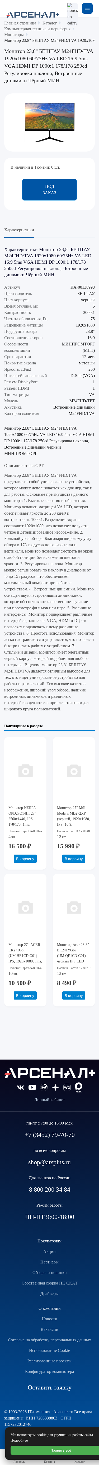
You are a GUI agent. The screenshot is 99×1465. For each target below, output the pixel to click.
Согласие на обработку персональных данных (49, 1340)
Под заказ (49, 189)
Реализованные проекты (49, 1361)
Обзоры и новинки (49, 1272)
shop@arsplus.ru (49, 1162)
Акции (49, 1251)
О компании (50, 1308)
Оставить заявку (50, 1387)
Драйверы (49, 1293)
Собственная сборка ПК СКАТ (50, 1283)
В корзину (25, 858)
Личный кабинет (49, 1099)
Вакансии (49, 1329)
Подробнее (19, 1440)
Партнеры (49, 1262)
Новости (49, 1319)
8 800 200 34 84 (49, 1189)
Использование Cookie (49, 1350)
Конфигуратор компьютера (49, 1371)
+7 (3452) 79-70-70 (50, 1134)
